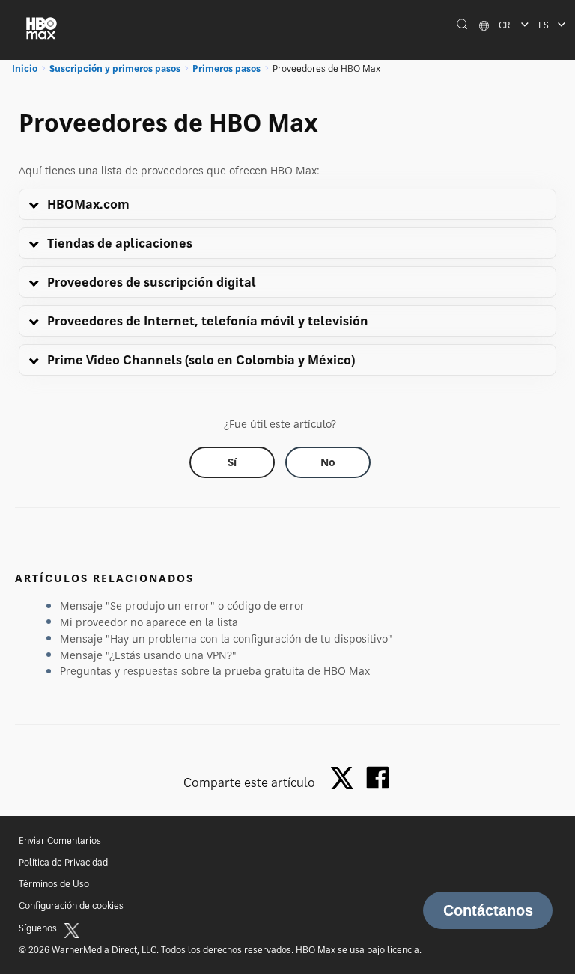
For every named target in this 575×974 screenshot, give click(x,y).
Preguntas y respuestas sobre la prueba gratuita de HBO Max (215, 671)
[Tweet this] (346, 779)
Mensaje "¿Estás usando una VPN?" (148, 655)
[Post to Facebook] (378, 777)
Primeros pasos (226, 68)
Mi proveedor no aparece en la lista (149, 622)
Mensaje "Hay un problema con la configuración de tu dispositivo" (226, 638)
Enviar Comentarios (60, 840)
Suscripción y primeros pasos (114, 68)
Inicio (24, 68)
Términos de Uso (54, 883)
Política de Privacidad (63, 862)
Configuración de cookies (71, 905)
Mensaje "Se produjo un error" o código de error (182, 605)
